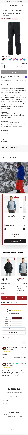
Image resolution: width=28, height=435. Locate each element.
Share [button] (5, 357)
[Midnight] (6, 279)
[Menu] (2, 5)
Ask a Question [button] (14, 332)
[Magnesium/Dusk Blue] (18, 279)
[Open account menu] (22, 5)
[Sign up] (14, 425)
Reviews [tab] (5, 337)
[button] (22, 357)
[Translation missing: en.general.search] (5, 5)
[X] (16, 396)
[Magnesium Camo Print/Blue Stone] (21, 279)
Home (3, 10)
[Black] (3, 279)
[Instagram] (14, 396)
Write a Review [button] (14, 329)
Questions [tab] (14, 337)
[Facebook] (11, 396)
